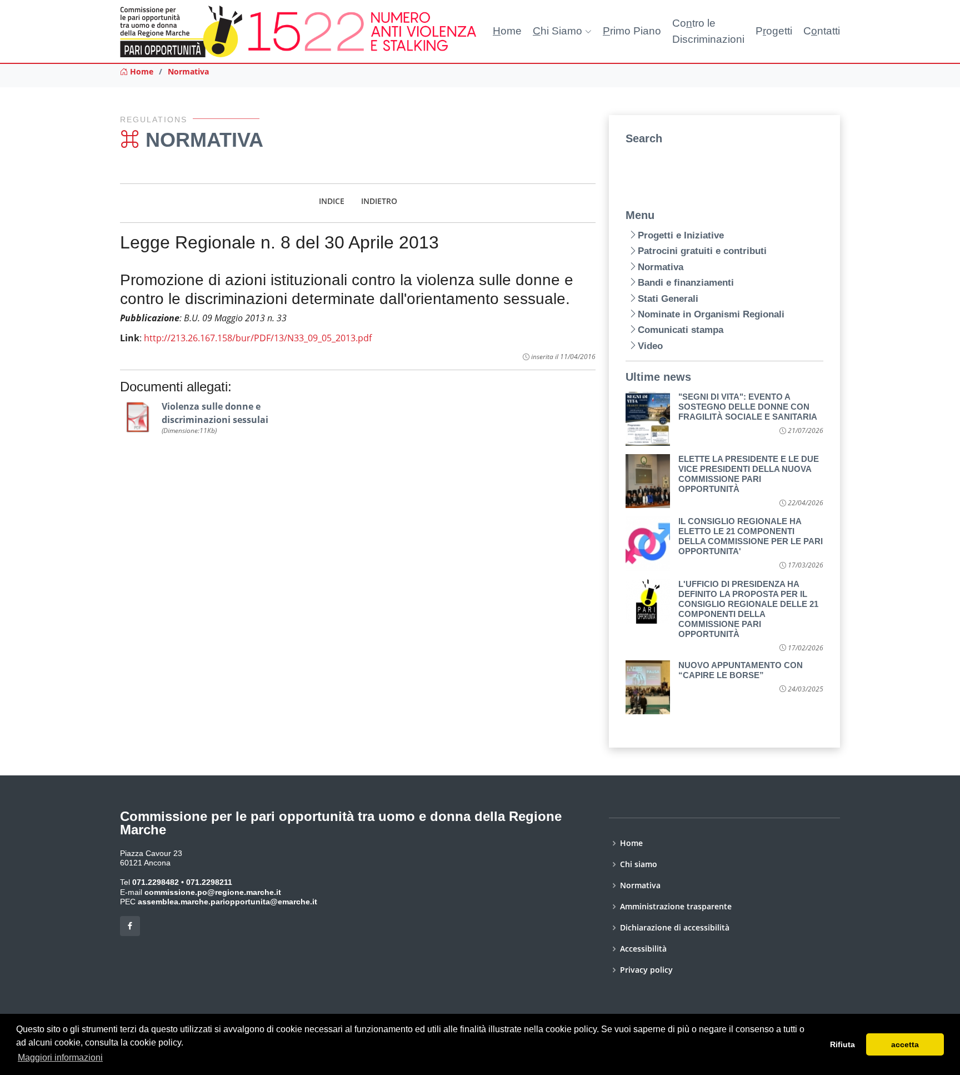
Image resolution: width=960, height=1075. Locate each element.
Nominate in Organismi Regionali (711, 314)
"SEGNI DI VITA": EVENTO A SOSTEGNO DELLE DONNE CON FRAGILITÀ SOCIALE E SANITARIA (747, 406)
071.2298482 (155, 882)
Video (650, 346)
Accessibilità (643, 949)
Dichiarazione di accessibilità (674, 928)
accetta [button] (905, 1044)
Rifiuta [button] (842, 1044)
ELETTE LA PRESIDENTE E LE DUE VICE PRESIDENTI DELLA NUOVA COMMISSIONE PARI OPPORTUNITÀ (748, 474)
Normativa (188, 71)
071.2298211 (209, 882)
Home (140, 71)
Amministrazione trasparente (676, 906)
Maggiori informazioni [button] (60, 1057)
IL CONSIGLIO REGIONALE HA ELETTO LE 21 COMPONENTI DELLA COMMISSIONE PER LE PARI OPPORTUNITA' (750, 536)
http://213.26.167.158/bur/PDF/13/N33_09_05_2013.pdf (258, 338)
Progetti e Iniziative (681, 235)
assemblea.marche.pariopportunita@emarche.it (227, 901)
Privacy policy (646, 970)
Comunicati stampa (680, 330)
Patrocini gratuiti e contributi (702, 251)
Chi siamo (638, 864)
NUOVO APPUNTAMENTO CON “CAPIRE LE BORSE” (740, 670)
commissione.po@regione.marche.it (212, 892)
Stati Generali (668, 298)
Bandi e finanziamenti (686, 282)
